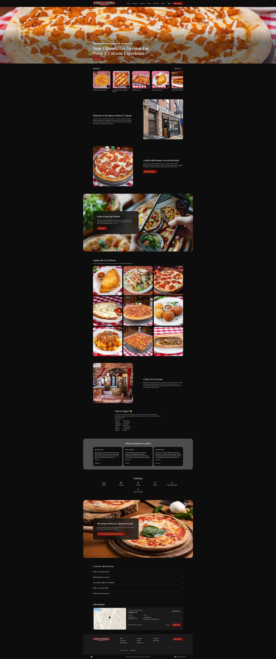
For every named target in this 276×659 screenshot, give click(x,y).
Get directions (176, 611)
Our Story (142, 3)
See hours (167, 624)
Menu (128, 3)
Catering (134, 3)
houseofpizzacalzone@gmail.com (151, 619)
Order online (176, 625)
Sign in (170, 3)
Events (149, 3)
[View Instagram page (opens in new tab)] (91, 657)
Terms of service (124, 650)
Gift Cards (156, 3)
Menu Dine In (123, 642)
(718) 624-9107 (147, 617)
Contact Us (140, 642)
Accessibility (133, 650)
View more (97, 459)
